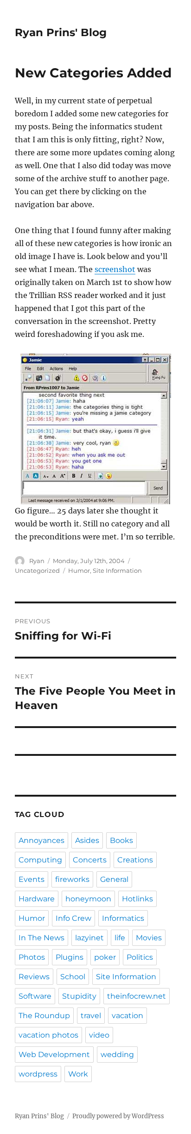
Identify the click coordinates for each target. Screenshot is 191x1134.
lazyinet (89, 937)
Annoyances (41, 840)
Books (121, 840)
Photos (32, 957)
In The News (41, 937)
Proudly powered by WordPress (118, 1116)
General (114, 879)
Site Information (117, 570)
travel (91, 1015)
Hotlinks (137, 898)
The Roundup (44, 1015)
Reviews (34, 976)
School (72, 976)
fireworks (72, 879)
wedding (117, 1054)
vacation (127, 1015)
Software (35, 996)
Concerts (90, 859)
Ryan (37, 560)
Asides (87, 840)
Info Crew (73, 918)
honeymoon (88, 898)
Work (78, 1074)
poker (105, 957)
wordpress (38, 1074)
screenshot (115, 269)
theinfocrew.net (136, 996)
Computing (40, 859)
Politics (140, 957)
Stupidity (79, 996)
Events (32, 879)
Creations (135, 859)
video (99, 1035)
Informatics (123, 918)
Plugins (69, 957)
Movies (149, 937)
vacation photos (48, 1035)
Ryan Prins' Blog (61, 32)
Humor (79, 570)
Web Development (54, 1054)
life (120, 937)
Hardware (37, 898)
